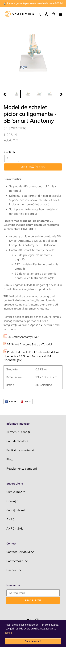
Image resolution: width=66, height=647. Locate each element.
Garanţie (12, 501)
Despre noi (13, 570)
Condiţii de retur (17, 510)
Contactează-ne (17, 561)
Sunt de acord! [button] (33, 641)
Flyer (23, 336)
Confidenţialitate (17, 441)
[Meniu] (60, 14)
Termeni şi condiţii (18, 432)
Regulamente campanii (21, 468)
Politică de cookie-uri (20, 450)
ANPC (10, 519)
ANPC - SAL (14, 528)
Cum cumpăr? (15, 492)
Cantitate (10, 152)
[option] (16, 94)
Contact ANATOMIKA (20, 552)
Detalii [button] (8, 633)
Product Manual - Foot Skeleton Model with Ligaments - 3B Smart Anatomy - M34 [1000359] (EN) (32, 356)
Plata (9, 459)
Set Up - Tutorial (29, 344)
